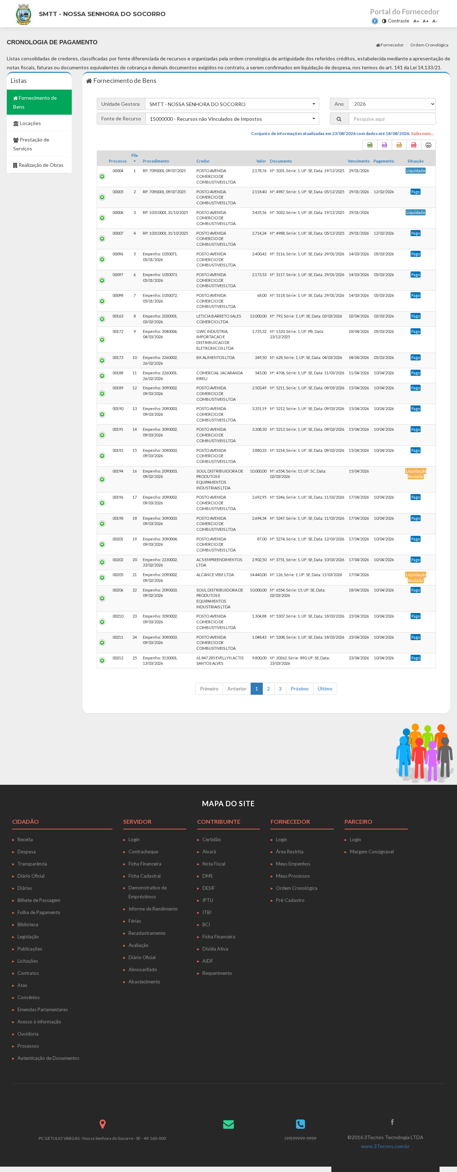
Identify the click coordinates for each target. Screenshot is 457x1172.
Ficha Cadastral (145, 876)
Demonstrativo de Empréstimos (148, 892)
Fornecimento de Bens (35, 102)
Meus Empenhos (293, 864)
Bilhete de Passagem (38, 900)
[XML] (399, 145)
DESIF (208, 888)
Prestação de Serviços (31, 143)
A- (434, 21)
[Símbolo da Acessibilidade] (375, 21)
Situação (416, 161)
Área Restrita (289, 851)
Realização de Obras (40, 165)
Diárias (24, 888)
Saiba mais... (422, 133)
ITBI (206, 912)
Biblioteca (27, 924)
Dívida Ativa (215, 949)
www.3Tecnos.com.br (385, 1146)
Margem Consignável (372, 851)
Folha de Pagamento (38, 912)
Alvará (209, 851)
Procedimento (156, 161)
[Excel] (369, 145)
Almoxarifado (143, 969)
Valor (261, 161)
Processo (118, 161)
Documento (281, 161)
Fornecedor (392, 45)
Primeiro (209, 688)
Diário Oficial (31, 876)
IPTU (207, 900)
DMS (207, 876)
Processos (28, 1046)
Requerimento (217, 973)
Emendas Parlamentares (42, 1009)
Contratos (28, 973)
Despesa (26, 851)
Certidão (211, 839)
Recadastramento (147, 933)
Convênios (28, 997)
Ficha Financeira (145, 864)
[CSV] (384, 145)
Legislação (28, 936)
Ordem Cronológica (296, 888)
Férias (135, 921)
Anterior (236, 688)
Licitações (27, 961)
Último (325, 688)
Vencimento (359, 161)
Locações (30, 123)
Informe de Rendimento (153, 909)
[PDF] (413, 145)
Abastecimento (144, 981)
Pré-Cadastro (290, 900)
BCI (206, 924)
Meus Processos (293, 876)
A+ (426, 21)
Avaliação (139, 945)
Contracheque (143, 851)
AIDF (207, 961)
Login (134, 839)
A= (416, 21)
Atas (22, 985)
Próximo (300, 688)
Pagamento (383, 161)
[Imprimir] (428, 145)
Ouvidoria (28, 1034)
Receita (25, 839)
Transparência (32, 864)
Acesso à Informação (39, 1021)
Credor (203, 161)
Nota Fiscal (213, 864)
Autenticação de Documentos (48, 1058)
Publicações (29, 949)
